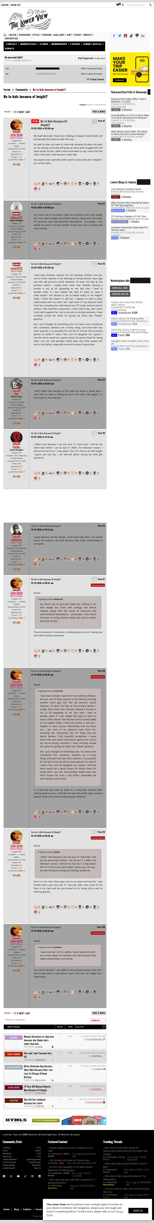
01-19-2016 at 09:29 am (42, 931)
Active (89, 104)
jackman (16, 539)
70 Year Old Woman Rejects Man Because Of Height (37, 1088)
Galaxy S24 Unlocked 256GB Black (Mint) (127, 303)
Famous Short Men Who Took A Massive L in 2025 (128, 100)
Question (52, 1188)
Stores (44, 44)
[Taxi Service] (130, 69)
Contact (11, 44)
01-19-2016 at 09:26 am (42, 674)
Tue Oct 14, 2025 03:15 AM (92, 1086)
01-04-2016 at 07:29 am (42, 267)
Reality (106, 1172)
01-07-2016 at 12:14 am (42, 437)
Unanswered (100, 104)
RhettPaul (40, 1060)
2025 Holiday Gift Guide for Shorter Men (69, 1160)
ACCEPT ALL (138, 1210)
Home (5, 35)
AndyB (38, 1047)
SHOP (77, 35)
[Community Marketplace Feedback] (98, 1020)
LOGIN (5, 4)
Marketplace (28, 44)
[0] (117, 5)
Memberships (59, 44)
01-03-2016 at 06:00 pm (42, 207)
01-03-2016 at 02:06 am (42, 128)
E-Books (75, 44)
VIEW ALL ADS (120, 287)
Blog (13, 35)
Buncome (40, 1080)
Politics (106, 1197)
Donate (9, 49)
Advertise (11, 38)
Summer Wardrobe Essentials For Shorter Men (129, 229)
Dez (16, 393)
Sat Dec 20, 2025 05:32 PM (92, 1053)
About (87, 35)
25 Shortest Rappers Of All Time (128, 216)
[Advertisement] (104, 20)
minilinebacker (94, 1039)
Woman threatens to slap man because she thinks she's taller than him (39, 1040)
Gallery (59, 35)
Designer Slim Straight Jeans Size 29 (130, 342)
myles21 (98, 1069)
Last (28, 111)
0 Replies (126, 196)
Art (69, 35)
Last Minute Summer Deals (126, 189)
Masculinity (108, 1184)
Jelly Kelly (16, 134)
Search (151, 5)
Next (21, 111)
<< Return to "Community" (14, 1019)
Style (36, 35)
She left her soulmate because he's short (35, 1101)
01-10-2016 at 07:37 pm (42, 529)
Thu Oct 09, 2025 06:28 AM (92, 1099)
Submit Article (92, 44)
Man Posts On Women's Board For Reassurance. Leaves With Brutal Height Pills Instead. (125, 1151)
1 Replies (134, 221)
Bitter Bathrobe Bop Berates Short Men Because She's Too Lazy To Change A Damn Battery (38, 1071)
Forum (46, 35)
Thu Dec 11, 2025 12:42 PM (92, 1066)
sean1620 (16, 268)
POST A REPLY (99, 111)
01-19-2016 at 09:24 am (42, 583)
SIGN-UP (15, 4)
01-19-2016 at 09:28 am (42, 836)
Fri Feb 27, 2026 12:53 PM (93, 1036)
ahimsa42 (16, 217)
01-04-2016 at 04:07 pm (42, 383)
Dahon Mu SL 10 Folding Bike (127, 318)
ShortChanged (94, 1102)
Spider (16, 446)
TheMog (39, 1106)
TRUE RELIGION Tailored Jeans (128, 329)
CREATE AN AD (120, 294)
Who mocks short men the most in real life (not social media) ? (129, 133)
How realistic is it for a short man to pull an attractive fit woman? (130, 116)
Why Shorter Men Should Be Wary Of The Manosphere (130, 204)
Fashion (24, 35)
